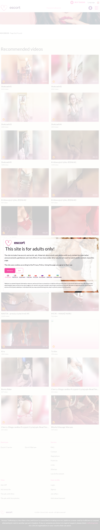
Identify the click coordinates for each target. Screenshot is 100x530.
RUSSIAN (42, 277)
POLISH (35, 277)
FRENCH (15, 277)
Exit (19, 270)
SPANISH (49, 277)
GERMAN (22, 277)
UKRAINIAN (57, 277)
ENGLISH (8, 277)
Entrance (10, 270)
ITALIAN (29, 277)
